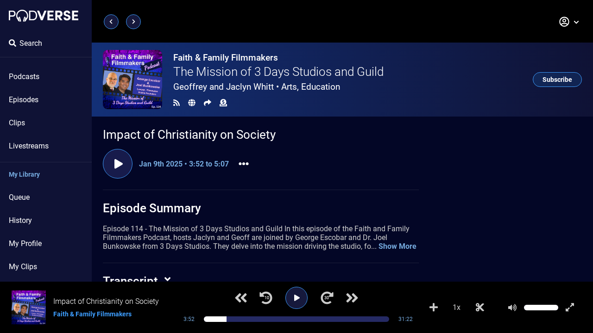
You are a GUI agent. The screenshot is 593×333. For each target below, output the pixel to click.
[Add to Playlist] (433, 307)
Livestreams (29, 146)
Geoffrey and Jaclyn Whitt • (256, 86)
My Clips (23, 266)
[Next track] (352, 298)
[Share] (207, 103)
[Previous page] (111, 21)
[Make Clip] (480, 307)
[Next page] (133, 21)
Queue (19, 197)
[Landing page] (43, 15)
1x (457, 307)
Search (30, 43)
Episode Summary (152, 208)
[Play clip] (117, 164)
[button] (569, 21)
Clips (17, 122)
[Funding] (223, 103)
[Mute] (512, 307)
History (20, 220)
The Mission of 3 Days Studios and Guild (278, 72)
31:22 (405, 319)
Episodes (23, 99)
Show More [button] (397, 246)
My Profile (25, 243)
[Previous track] (241, 298)
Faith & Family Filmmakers (225, 57)
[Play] (296, 298)
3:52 (189, 319)
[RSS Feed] (176, 103)
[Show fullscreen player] (569, 307)
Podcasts (24, 76)
